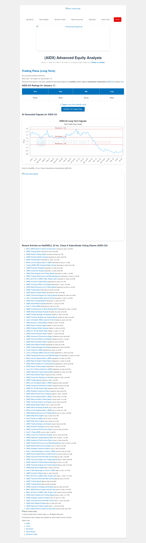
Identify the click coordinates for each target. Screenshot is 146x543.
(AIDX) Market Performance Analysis (38, 394)
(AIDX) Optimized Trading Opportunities (39, 372)
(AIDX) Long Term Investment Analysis (39, 435)
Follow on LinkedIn (98, 62)
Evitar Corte (106, 19)
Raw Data (92, 19)
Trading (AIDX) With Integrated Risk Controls (41, 265)
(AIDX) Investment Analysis (35, 271)
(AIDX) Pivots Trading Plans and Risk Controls (41, 454)
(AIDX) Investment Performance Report (39, 336)
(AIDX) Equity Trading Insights (36, 254)
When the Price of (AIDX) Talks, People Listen (41, 279)
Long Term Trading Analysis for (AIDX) (39, 369)
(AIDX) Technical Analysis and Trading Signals (41, 295)
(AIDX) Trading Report (33, 260)
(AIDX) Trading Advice (33, 251)
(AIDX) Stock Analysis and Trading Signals (40, 273)
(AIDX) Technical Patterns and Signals (39, 284)
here (122, 82)
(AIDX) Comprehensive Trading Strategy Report (42, 309)
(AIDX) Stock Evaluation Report (36, 333)
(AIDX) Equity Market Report (35, 374)
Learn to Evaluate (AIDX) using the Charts (40, 298)
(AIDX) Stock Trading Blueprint (36, 301)
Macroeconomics (77, 19)
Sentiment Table (59, 19)
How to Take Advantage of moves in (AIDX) (41, 451)
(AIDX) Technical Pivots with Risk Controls (40, 457)
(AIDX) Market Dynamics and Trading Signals (41, 287)
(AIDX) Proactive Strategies (35, 268)
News (28, 523)
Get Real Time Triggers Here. (73, 109)
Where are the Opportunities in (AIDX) (39, 262)
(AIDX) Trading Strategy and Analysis (38, 314)
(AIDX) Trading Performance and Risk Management (43, 276)
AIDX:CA (110, 82)
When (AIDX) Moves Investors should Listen (41, 249)
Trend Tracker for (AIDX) (34, 350)
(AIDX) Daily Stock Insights (35, 416)
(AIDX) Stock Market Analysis (36, 303)
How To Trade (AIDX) (33, 306)
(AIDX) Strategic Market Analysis (37, 257)
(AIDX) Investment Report (35, 473)
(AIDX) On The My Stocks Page (36, 331)
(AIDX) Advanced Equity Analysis (37, 312)
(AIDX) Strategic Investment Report (38, 391)
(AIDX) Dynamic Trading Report (36, 323)
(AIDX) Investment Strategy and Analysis (40, 377)
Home (118, 19)
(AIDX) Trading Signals (33, 380)
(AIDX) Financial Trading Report (37, 281)
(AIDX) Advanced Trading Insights (37, 506)
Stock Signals (43, 19)
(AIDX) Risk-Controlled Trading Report (39, 361)
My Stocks (29, 19)
